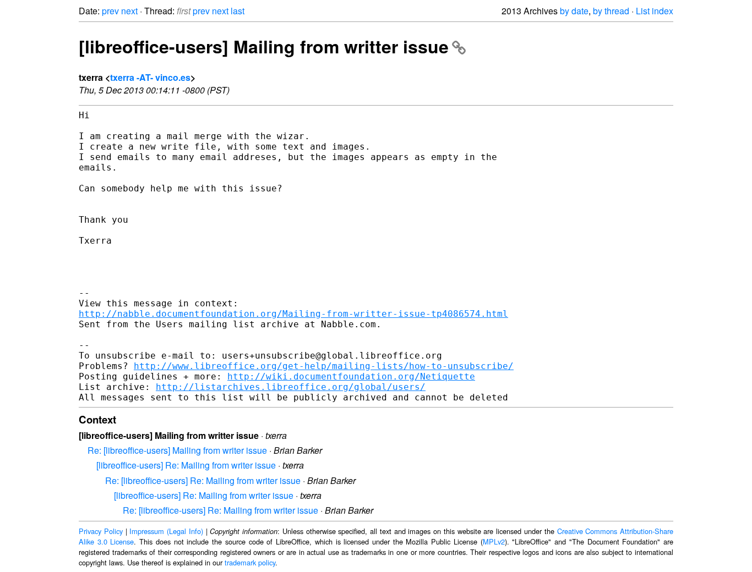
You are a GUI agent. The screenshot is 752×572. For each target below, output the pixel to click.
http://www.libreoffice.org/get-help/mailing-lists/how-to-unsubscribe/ (324, 366)
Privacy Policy (101, 531)
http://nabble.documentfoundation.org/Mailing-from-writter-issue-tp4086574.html (293, 314)
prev (110, 10)
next (129, 10)
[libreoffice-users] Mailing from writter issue (264, 46)
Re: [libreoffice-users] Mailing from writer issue (177, 450)
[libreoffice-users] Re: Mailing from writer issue (186, 465)
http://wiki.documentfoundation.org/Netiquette (351, 376)
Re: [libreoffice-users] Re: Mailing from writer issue (203, 480)
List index (654, 10)
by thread (611, 10)
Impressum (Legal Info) (166, 531)
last (237, 10)
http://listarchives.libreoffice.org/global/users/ (291, 387)
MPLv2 (494, 541)
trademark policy (250, 562)
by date (574, 10)
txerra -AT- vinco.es (150, 77)
